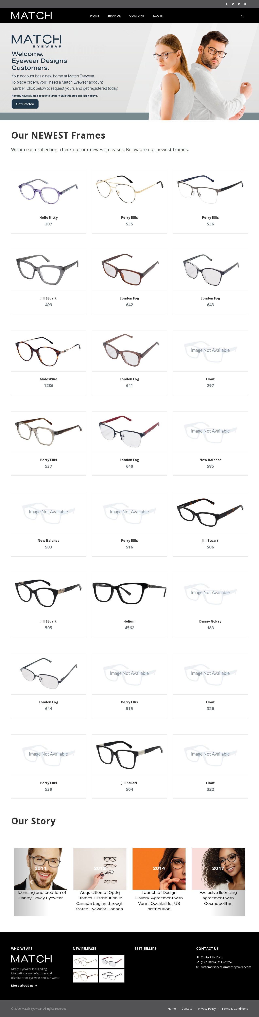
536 (210, 224)
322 (210, 789)
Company (137, 15)
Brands (114, 15)
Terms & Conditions (235, 1009)
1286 (48, 385)
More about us (22, 985)
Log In (158, 15)
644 (48, 708)
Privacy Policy (207, 1009)
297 (210, 385)
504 (129, 789)
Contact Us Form (211, 957)
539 (48, 789)
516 (129, 547)
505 (48, 627)
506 (210, 547)
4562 (129, 627)
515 (129, 708)
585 (210, 466)
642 (129, 304)
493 (48, 304)
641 (129, 385)
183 (210, 627)
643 (210, 304)
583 (48, 547)
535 (129, 224)
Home (95, 15)
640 (129, 466)
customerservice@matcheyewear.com (226, 967)
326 (210, 708)
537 (48, 466)
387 (48, 224)
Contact (187, 1009)
